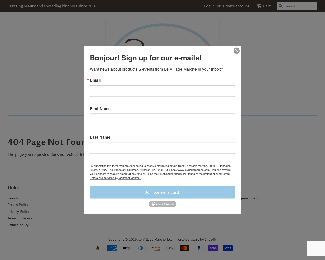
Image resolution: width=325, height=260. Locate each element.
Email (95, 80)
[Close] (237, 51)
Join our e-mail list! (162, 192)
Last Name (100, 137)
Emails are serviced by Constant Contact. (115, 178)
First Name (100, 109)
